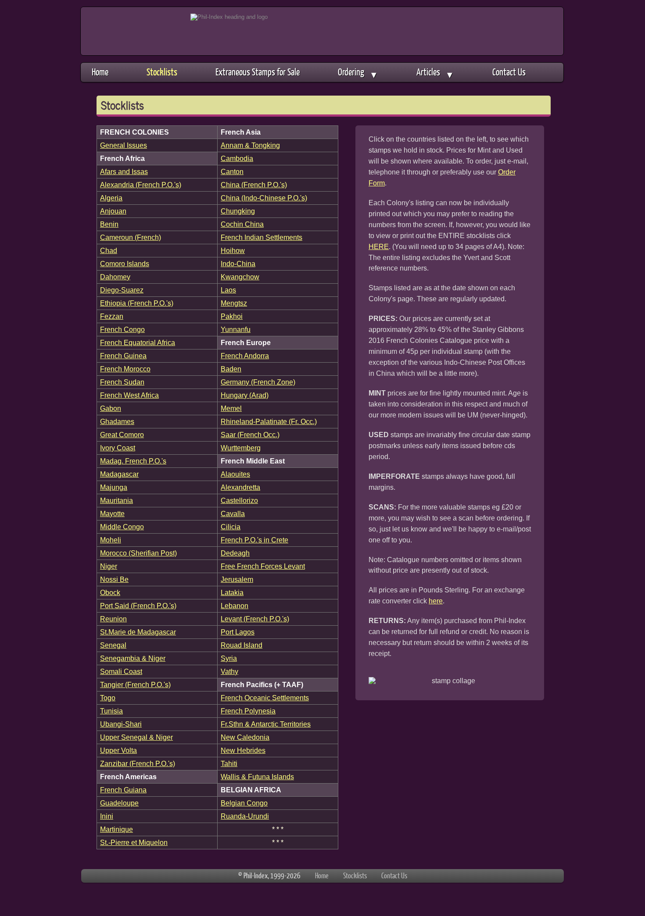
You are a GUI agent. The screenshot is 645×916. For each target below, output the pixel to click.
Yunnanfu (236, 329)
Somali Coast (121, 671)
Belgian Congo (244, 803)
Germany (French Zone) (258, 382)
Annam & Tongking (250, 145)
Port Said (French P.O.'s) (138, 605)
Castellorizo (239, 500)
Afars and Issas (124, 171)
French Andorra (245, 356)
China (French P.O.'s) (254, 185)
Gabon (110, 408)
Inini (106, 816)
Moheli (110, 540)
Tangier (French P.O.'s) (135, 684)
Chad (108, 250)
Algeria (111, 198)
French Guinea (123, 356)
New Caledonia (245, 737)
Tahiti (229, 763)
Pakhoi (232, 316)
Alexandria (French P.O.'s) (140, 185)
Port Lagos (237, 632)
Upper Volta (118, 750)
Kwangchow (240, 277)
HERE (379, 246)
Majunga (113, 487)
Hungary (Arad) (245, 395)
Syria (229, 658)
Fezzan (111, 316)
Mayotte (112, 513)
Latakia (232, 592)
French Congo (122, 329)
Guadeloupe (119, 803)
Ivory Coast (117, 448)
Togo (107, 698)
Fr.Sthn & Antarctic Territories (266, 724)
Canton (232, 171)
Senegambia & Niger (132, 658)
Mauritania (116, 500)
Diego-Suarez (121, 290)
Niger (108, 566)
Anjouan (113, 211)
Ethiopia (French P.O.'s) (136, 303)
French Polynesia (248, 711)
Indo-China (238, 263)
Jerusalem (237, 579)
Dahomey (115, 277)
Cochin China (242, 224)
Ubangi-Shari (121, 724)
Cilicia (230, 527)
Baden (231, 369)
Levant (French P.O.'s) (255, 619)
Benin (109, 224)
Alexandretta (240, 487)
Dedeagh (235, 553)
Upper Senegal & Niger (136, 737)
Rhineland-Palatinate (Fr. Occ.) (269, 421)
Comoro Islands (124, 263)
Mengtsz (234, 303)
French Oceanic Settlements (265, 698)
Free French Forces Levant (263, 566)
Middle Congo (122, 527)
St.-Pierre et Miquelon (134, 842)
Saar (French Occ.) (250, 434)
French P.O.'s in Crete (254, 540)
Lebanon (234, 605)
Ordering (358, 73)
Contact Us (509, 72)
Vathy (229, 671)
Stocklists (162, 72)
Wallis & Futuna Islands (257, 777)
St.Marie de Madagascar (138, 632)
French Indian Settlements (261, 237)
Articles (435, 73)
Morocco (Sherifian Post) (138, 553)
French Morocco (125, 369)
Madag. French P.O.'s (133, 461)
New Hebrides (243, 750)
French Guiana (123, 790)
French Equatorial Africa (137, 342)
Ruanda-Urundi (245, 816)
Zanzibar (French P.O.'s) (137, 763)
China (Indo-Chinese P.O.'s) (264, 198)
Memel (231, 408)
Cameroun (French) (130, 237)
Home (100, 72)
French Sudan (122, 382)
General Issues (123, 145)
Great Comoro (122, 434)
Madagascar (119, 474)
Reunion (113, 619)
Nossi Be (114, 579)
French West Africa (129, 395)
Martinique (116, 829)
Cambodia (237, 158)
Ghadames (117, 421)
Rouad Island (241, 645)
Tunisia (111, 711)
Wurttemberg (241, 448)
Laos (228, 290)
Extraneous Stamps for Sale (257, 72)
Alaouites (235, 474)
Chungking (238, 211)
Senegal (113, 645)
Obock (110, 592)
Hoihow (233, 250)
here (436, 601)
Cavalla (233, 513)
